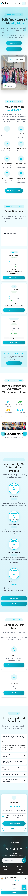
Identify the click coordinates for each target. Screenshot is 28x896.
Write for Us (20, 872)
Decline (14, 884)
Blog (20, 869)
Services (6, 872)
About (5, 869)
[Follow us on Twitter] (10, 849)
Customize (14, 888)
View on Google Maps (15, 823)
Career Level (7, 238)
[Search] (15, 3)
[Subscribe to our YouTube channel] (21, 849)
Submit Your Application (14, 363)
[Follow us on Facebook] (7, 849)
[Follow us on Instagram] (17, 849)
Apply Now (15, 49)
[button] (24, 3)
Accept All (14, 892)
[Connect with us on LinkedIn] (14, 849)
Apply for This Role (14, 277)
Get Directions (14, 828)
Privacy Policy (16, 880)
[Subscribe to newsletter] (24, 860)
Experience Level (8, 229)
